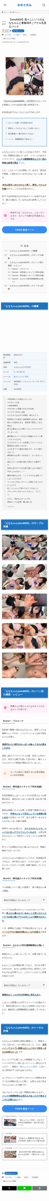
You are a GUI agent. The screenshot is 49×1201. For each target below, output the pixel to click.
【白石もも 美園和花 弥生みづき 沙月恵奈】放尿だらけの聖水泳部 (31, 1139)
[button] (9, 1188)
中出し (25, 35)
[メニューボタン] (5, 5)
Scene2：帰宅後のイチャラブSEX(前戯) (28, 272)
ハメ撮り (17, 35)
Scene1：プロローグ (20, 268)
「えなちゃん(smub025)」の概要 (22, 250)
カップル (8, 35)
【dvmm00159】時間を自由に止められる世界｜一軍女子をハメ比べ (31, 1154)
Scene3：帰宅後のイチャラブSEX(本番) (28, 275)
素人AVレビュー (18, 31)
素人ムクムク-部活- (9, 38)
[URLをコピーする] (39, 1188)
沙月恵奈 (33, 35)
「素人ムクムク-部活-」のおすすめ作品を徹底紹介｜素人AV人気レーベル (31, 1122)
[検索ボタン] (44, 5)
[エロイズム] (24, 5)
